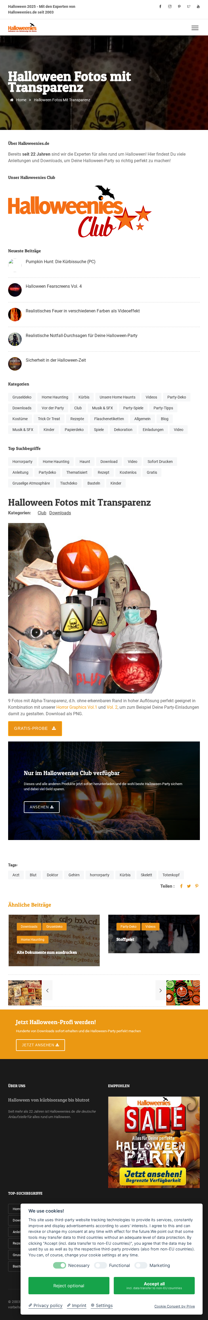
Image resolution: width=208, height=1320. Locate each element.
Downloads (21, 408)
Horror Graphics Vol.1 (76, 707)
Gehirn (74, 875)
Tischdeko (68, 483)
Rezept (103, 472)
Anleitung (20, 472)
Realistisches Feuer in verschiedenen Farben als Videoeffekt (83, 310)
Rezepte (77, 419)
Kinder (49, 429)
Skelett (146, 875)
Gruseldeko (21, 397)
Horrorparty (22, 461)
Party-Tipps (163, 408)
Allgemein (142, 419)
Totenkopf (171, 875)
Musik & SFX (102, 408)
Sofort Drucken (160, 461)
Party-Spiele (133, 408)
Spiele (99, 429)
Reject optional (68, 1285)
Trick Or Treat (49, 419)
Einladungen (153, 429)
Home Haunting (55, 397)
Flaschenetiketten (109, 419)
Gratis (152, 472)
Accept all (154, 1285)
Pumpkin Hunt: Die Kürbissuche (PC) (61, 261)
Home (20, 100)
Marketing (160, 1265)
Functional (119, 1265)
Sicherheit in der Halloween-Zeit (56, 360)
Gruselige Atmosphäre (31, 483)
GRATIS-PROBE (31, 728)
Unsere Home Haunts (117, 397)
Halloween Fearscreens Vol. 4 (54, 286)
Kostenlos (128, 472)
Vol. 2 (112, 707)
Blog (164, 419)
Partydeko (47, 472)
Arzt (16, 875)
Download (109, 461)
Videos (151, 397)
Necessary (79, 1265)
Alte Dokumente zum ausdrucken (32, 952)
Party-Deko (176, 397)
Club (78, 408)
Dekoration (123, 429)
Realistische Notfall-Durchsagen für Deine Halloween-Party (82, 335)
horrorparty (99, 875)
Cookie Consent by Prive (174, 1306)
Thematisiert (76, 472)
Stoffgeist (110, 939)
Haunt (85, 461)
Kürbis (84, 397)
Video (178, 429)
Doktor (52, 875)
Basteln (93, 483)
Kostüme (20, 419)
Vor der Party (53, 408)
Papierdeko (74, 429)
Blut (33, 875)
